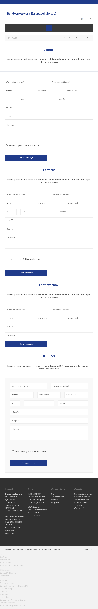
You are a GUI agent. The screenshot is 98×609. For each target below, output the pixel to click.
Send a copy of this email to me (24, 145)
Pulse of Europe (7, 588)
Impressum (48, 549)
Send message (26, 157)
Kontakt (3, 580)
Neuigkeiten (5, 560)
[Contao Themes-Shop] (87, 19)
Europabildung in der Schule (12, 605)
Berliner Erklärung (7, 602)
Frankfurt (4, 594)
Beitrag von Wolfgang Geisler (13, 600)
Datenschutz (58, 549)
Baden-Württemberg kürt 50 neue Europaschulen (37, 513)
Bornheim (4, 597)
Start (2, 554)
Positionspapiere (7, 583)
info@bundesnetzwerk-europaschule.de (15, 518)
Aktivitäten (5, 570)
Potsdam (4, 591)
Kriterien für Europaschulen (12, 565)
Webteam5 (79, 508)
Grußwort (4, 557)
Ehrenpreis (4, 575)
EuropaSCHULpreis (8, 573)
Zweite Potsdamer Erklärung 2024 (15, 586)
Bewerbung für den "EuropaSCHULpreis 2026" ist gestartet (36, 500)
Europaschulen (6, 562)
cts (92, 549)
